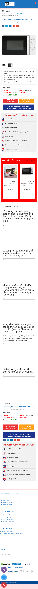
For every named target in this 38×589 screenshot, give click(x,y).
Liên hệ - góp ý (6, 500)
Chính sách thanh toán (8, 521)
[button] (28, 160)
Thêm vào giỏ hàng (14, 168)
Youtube (9, 553)
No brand (14, 92)
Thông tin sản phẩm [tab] (11, 207)
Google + (14, 26)
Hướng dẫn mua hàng (8, 502)
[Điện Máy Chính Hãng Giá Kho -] (9, 4)
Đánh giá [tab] (7, 403)
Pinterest (5, 553)
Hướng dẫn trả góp (7, 504)
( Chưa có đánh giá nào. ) (15, 22)
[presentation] (4, 45)
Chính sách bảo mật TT (8, 519)
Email (17, 26)
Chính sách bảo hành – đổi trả (10, 514)
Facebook (3, 26)
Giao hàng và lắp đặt (8, 517)
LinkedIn (10, 26)
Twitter (6, 26)
